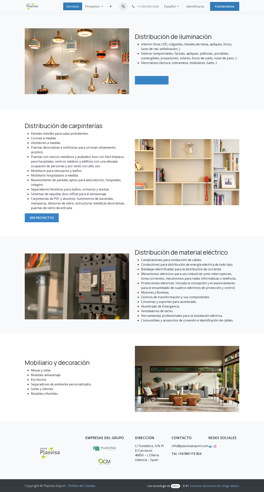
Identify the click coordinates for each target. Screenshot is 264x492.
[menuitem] (72, 6)
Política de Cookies (81, 486)
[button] (123, 6)
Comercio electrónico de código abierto (214, 486)
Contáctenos (224, 6)
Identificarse (195, 6)
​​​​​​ (42, 218)
